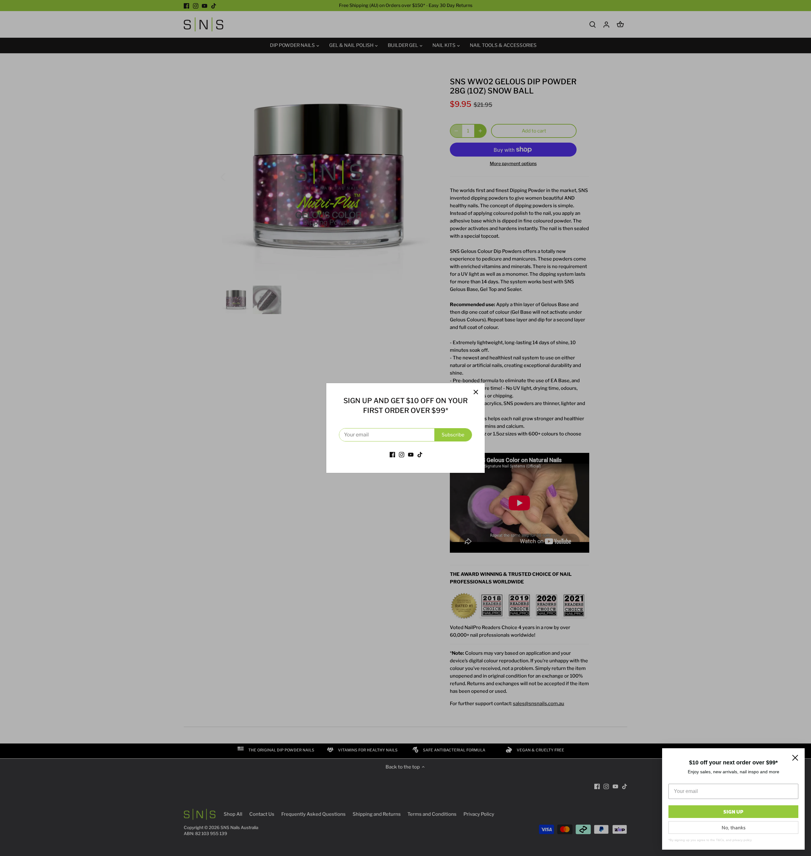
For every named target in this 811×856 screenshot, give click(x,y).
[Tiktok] (420, 454)
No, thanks (733, 827)
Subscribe (453, 435)
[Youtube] (410, 454)
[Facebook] (392, 454)
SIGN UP (733, 811)
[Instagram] (401, 454)
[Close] (476, 392)
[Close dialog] (795, 757)
